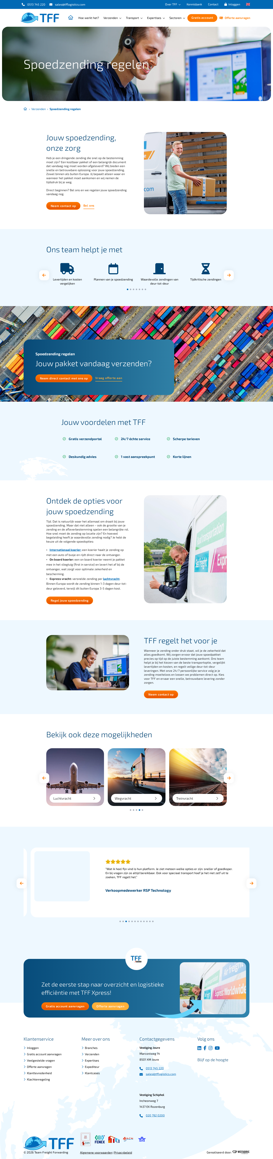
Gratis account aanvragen (44, 1054)
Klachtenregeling (38, 1079)
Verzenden (110, 17)
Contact (213, 4)
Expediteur (92, 1066)
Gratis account (202, 17)
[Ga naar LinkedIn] (199, 1048)
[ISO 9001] (85, 1139)
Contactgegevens (157, 1039)
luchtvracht (111, 578)
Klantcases (92, 1073)
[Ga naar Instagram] (210, 1048)
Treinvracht (123, 798)
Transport (132, 17)
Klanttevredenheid (39, 1073)
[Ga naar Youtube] (217, 1048)
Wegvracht (61, 798)
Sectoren (175, 17)
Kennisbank (194, 4)
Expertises (154, 17)
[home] (40, 18)
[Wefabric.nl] (240, 1152)
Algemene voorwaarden (96, 1152)
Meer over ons (96, 1039)
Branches (91, 1047)
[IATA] (142, 1139)
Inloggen (234, 4)
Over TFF (171, 4)
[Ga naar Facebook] (205, 1048)
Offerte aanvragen (237, 17)
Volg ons (205, 1039)
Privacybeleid (123, 1152)
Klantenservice (39, 1039)
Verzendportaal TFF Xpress (196, 798)
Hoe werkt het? (88, 17)
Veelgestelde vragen (41, 1060)
